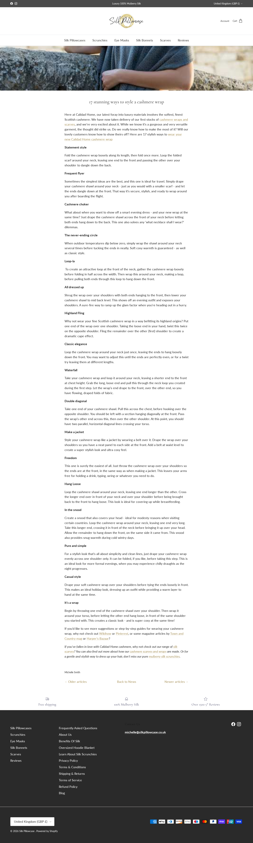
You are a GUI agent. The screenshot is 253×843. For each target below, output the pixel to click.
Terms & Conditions (72, 767)
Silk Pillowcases (74, 40)
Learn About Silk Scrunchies (78, 754)
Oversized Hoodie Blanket (76, 748)
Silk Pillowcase (27, 831)
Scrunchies (99, 40)
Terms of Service (70, 780)
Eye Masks (121, 40)
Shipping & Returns (72, 773)
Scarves (165, 40)
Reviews (183, 40)
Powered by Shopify (47, 831)
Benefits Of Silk (69, 741)
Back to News (126, 682)
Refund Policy (68, 787)
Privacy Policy (68, 760)
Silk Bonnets (144, 40)
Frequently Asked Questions (78, 728)
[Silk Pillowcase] (126, 21)
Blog (62, 793)
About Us (65, 734)
